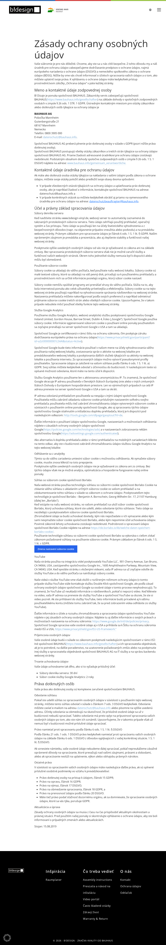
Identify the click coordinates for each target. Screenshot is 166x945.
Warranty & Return (95, 918)
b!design (69, 940)
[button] (7, 938)
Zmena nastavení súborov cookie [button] (56, 549)
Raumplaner (54, 880)
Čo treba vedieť (98, 871)
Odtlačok (126, 893)
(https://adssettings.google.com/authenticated (89, 433)
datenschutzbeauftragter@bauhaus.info (113, 201)
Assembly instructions (97, 880)
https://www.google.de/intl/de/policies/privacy (120, 621)
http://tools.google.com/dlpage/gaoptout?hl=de (93, 415)
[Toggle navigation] (159, 10)
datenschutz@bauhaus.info (60, 137)
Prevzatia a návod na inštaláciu (96, 889)
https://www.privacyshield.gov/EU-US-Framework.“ (85, 629)
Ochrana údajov (130, 886)
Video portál (91, 899)
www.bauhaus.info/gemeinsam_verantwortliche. (96, 163)
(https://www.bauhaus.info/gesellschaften (72, 99)
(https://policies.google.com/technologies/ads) (71, 429)
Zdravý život (91, 912)
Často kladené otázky (97, 906)
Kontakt (125, 880)
